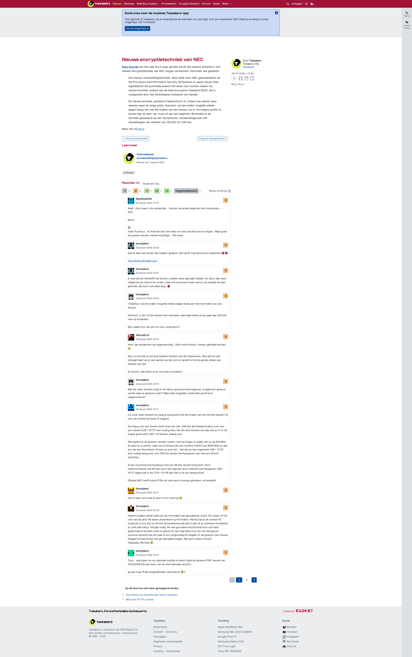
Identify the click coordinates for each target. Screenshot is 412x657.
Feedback (248, 67)
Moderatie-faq (151, 183)
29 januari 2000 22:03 (147, 298)
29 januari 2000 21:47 (147, 202)
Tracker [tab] (407, 16)
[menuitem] (287, 4)
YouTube (292, 631)
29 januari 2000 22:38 (147, 510)
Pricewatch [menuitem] (169, 3)
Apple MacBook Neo (230, 627)
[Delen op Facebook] (241, 78)
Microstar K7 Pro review (140, 599)
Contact (158, 631)
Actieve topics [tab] (407, 26)
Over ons (171, 631)
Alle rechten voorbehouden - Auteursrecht (113, 632)
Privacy (157, 646)
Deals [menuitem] (216, 3)
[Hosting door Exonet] (298, 611)
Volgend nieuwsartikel (211, 138)
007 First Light (226, 646)
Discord (291, 646)
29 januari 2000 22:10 (147, 339)
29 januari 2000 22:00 (147, 247)
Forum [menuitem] (206, 3)
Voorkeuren (173, 651)
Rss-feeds (293, 641)
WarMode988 (144, 198)
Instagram (293, 636)
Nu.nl (141, 128)
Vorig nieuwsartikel (137, 138)
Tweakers (255, 60)
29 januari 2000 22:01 (147, 272)
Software (129, 172)
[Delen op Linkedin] (246, 78)
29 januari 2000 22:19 (147, 383)
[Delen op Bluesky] (252, 78)
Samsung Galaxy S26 (231, 641)
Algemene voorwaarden (167, 641)
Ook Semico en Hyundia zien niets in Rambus (152, 594)
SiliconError (143, 335)
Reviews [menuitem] (129, 3)
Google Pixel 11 (227, 636)
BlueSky (291, 627)
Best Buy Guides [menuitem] (147, 3)
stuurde (133, 66)
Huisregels (159, 636)
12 (234, 78)
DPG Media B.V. (129, 629)
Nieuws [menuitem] (117, 3)
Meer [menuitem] (225, 3)
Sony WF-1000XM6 (229, 651)
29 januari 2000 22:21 (147, 409)
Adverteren (160, 627)
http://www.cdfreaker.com (142, 260)
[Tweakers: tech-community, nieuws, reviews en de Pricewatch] (98, 4)
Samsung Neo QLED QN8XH (235, 631)
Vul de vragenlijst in (137, 28)
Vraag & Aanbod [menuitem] (189, 3)
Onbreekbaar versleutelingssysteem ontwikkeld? (151, 156)
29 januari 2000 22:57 (147, 555)
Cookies (158, 651)
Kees (125, 66)
